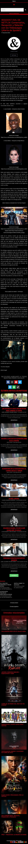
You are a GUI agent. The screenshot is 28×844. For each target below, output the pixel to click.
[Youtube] (16, 382)
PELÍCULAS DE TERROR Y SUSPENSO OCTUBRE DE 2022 (12, 752)
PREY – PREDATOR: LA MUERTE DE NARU (13, 834)
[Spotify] (14, 387)
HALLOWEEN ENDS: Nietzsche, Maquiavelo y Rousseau (10, 816)
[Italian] (18, 842)
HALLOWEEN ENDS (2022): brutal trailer (13, 631)
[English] (13, 842)
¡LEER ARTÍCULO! (14, 420)
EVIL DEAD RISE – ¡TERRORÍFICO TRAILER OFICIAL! (5, 585)
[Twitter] (20, 382)
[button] (14, 4)
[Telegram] (10, 387)
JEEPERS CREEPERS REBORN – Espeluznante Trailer (10, 672)
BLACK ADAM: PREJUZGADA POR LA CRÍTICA (12, 795)
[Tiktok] (18, 387)
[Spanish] (26, 842)
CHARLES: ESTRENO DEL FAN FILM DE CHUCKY (12, 704)
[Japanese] (20, 842)
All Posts (14, 55)
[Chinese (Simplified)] (11, 842)
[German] (17, 842)
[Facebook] (8, 382)
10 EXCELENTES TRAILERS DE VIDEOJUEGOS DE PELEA (6, 593)
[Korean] (22, 842)
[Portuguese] (24, 842)
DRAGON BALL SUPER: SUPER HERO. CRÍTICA (12, 725)
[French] (15, 842)
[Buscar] (25, 10)
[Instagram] (12, 382)
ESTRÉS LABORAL (14, 498)
